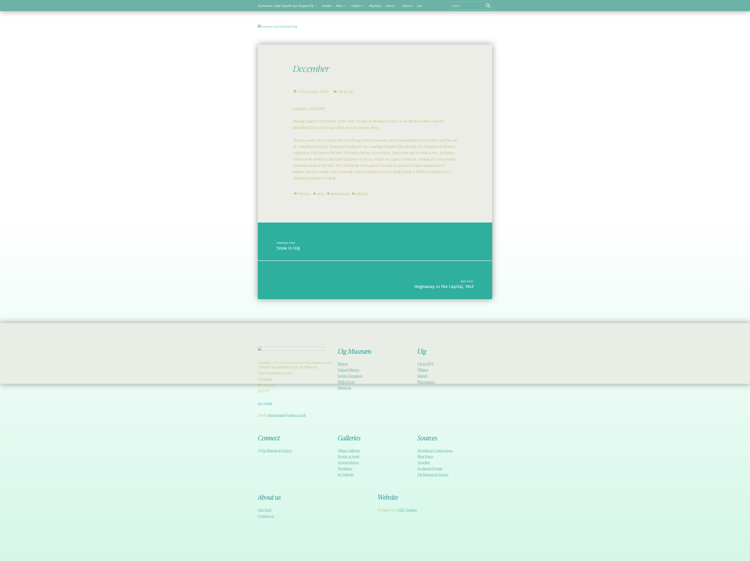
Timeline (327, 6)
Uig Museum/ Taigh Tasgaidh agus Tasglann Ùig (285, 6)
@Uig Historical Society (275, 450)
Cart (419, 6)
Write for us (346, 381)
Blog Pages (375, 6)
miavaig (362, 193)
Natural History (349, 369)
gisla (320, 193)
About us (407, 6)
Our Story (265, 509)
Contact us (266, 515)
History (343, 363)
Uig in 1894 (425, 363)
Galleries (356, 6)
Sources (390, 6)
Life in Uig (345, 91)
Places (339, 6)
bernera (304, 193)
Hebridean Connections (435, 450)
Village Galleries (349, 450)
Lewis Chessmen (350, 375)
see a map (265, 403)
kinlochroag (340, 193)
